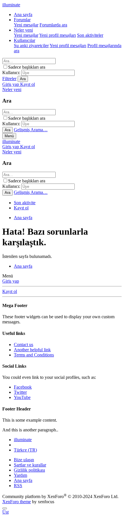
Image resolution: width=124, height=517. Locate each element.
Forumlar (22, 19)
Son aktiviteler (90, 35)
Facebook (23, 387)
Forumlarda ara (53, 24)
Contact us (23, 344)
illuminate (11, 141)
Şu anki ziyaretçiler (31, 45)
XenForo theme (16, 501)
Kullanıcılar (24, 40)
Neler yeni (23, 30)
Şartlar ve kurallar (30, 464)
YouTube (22, 397)
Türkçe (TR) (25, 449)
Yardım (20, 475)
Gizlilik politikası (29, 470)
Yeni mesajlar (26, 24)
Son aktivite (24, 202)
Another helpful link (32, 349)
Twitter (20, 392)
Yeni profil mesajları (57, 35)
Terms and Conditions (34, 354)
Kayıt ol (21, 207)
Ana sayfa (23, 14)
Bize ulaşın (24, 459)
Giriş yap (10, 281)
